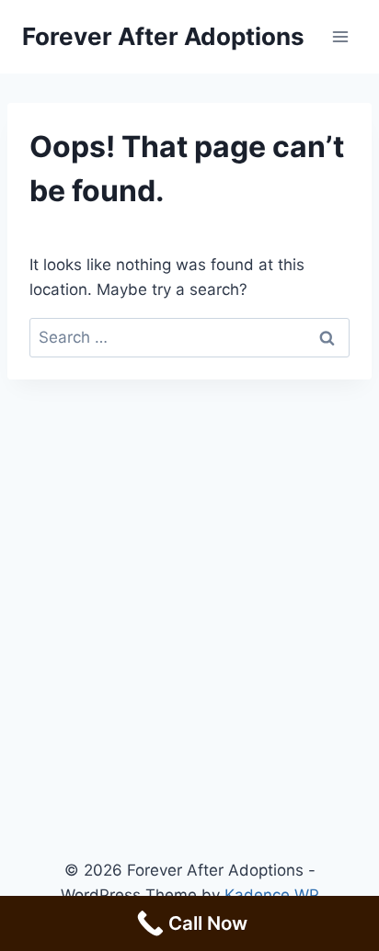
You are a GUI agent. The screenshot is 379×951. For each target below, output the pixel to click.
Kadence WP (271, 895)
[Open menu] (340, 36)
